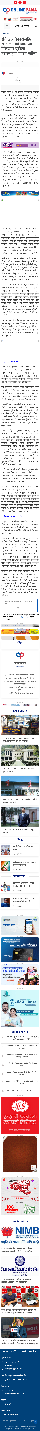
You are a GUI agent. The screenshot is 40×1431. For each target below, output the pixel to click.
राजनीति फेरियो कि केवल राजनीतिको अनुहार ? (22, 693)
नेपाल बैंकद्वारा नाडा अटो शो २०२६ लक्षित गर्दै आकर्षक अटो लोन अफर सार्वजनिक (17, 1281)
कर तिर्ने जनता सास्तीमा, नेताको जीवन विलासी (21, 678)
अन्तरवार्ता (22, 1351)
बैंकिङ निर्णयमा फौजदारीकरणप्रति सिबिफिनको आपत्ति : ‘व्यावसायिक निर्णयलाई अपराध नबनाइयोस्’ (20, 1342)
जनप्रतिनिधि (20, 876)
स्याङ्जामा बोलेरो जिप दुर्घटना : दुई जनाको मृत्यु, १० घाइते (22, 1082)
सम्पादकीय (32, 1351)
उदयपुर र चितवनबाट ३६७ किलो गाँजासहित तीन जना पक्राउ (22, 1073)
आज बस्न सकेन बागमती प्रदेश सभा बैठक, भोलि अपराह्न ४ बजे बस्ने (20, 801)
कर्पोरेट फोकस (20, 1221)
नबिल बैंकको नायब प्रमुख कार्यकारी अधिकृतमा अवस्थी (19, 831)
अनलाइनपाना (10, 73)
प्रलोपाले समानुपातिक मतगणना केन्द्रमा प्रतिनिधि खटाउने (24, 900)
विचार (20, 840)
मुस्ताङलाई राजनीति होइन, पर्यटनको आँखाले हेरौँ (21, 675)
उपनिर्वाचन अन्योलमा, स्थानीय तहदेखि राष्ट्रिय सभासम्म (23, 885)
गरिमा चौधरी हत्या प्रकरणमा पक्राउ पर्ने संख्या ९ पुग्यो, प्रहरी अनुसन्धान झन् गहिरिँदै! (20, 740)
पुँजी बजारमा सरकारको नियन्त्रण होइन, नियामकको (24, 864)
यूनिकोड (33, 1421)
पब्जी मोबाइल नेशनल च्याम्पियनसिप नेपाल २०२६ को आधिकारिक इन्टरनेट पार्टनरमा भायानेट (18, 1311)
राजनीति (13, 1351)
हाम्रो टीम (5, 1421)
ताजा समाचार (20, 1032)
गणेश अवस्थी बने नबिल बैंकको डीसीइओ (18, 1091)
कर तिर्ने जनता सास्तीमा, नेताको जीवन (24, 848)
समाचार (5, 1351)
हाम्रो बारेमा (13, 1421)
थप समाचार (20, 711)
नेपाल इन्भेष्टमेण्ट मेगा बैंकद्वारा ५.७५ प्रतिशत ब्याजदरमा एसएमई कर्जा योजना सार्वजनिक (16, 1250)
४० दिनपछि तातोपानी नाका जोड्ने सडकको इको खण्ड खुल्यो (18, 770)
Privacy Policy (23, 1421)
